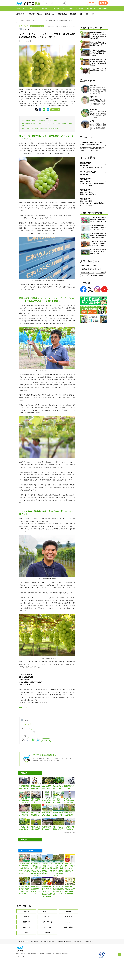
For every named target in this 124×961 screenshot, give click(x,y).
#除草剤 (91, 269)
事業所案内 (33, 953)
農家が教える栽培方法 (35, 14)
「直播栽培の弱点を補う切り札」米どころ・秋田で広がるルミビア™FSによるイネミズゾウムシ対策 (69, 828)
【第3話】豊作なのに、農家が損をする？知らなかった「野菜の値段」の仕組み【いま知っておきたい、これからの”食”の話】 (24, 800)
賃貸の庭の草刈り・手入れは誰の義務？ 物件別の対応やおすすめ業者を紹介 (24, 828)
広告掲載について (88, 941)
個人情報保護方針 (64, 953)
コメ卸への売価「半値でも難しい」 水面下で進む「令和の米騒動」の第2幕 (24, 814)
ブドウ (22, 41)
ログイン (91, 3)
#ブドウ (28, 732)
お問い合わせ (77, 941)
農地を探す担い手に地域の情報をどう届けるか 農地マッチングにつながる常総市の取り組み (36, 828)
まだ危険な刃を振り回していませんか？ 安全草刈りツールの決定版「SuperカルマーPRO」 (47, 828)
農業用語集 (73, 14)
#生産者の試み (85, 265)
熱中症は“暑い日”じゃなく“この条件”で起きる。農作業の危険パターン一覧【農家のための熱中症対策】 (58, 814)
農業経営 (26, 916)
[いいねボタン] (20, 29)
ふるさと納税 (47, 927)
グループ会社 (56, 953)
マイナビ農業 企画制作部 (45, 755)
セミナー (47, 932)
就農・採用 (26, 927)
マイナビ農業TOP (20, 20)
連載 (81, 14)
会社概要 (28, 953)
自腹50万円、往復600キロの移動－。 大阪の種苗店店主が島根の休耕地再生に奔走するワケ (36, 814)
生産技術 (68, 911)
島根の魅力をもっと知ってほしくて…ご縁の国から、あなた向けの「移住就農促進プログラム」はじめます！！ (47, 814)
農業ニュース (29, 20)
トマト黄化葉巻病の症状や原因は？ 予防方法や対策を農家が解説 (47, 787)
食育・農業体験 (47, 922)
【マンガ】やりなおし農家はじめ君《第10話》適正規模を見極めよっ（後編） (47, 800)
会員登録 (103, 3)
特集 (93, 14)
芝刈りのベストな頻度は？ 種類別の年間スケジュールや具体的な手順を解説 (58, 828)
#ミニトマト (84, 275)
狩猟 (26, 932)
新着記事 (26, 911)
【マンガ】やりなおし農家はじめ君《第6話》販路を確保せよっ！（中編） (36, 787)
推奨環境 (68, 941)
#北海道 (23, 732)
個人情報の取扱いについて (48, 941)
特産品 (27, 41)
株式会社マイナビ (20, 953)
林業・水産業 (68, 927)
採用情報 (49, 953)
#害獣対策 (84, 269)
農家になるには (49, 14)
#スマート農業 (101, 272)
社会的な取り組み (42, 953)
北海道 (41, 26)
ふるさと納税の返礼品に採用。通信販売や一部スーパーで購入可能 (40, 128)
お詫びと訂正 (35, 941)
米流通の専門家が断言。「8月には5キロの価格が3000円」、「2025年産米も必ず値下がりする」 (36, 800)
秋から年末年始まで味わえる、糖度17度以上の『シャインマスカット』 (41, 120)
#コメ (98, 269)
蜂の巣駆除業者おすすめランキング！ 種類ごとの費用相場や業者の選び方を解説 (69, 787)
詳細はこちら (23, 707)
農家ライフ (26, 922)
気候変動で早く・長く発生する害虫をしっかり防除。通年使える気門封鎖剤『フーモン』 (69, 800)
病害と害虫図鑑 (62, 14)
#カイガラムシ (96, 265)
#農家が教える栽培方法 (97, 275)
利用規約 (60, 941)
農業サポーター (20, 14)
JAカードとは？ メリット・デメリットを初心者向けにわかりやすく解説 (58, 800)
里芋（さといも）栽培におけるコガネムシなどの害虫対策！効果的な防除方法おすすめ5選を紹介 (58, 787)
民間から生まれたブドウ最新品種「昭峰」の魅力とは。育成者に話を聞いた (69, 814)
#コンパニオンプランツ (87, 272)
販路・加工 (47, 916)
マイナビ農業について (22, 941)
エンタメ (68, 922)
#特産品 (33, 732)
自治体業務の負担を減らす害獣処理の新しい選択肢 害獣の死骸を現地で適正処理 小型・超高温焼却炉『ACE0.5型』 (24, 787)
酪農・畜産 (68, 916)
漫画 (87, 14)
